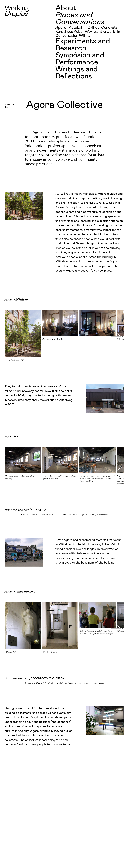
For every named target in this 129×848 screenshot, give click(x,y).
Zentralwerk (104, 32)
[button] (117, 336)
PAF (88, 32)
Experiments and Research (82, 45)
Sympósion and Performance (79, 59)
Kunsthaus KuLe (69, 32)
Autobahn (77, 28)
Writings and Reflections (76, 73)
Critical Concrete (102, 28)
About (65, 8)
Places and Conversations (79, 18)
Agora (61, 28)
